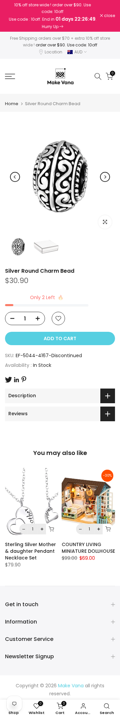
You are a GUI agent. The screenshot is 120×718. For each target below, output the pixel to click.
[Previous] (15, 177)
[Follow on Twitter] (8, 379)
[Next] (105, 177)
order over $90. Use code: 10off (66, 45)
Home (11, 103)
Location (53, 52)
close (109, 16)
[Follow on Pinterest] (24, 379)
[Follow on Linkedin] (16, 380)
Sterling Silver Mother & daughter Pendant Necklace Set (30, 551)
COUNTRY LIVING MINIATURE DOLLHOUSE (88, 547)
